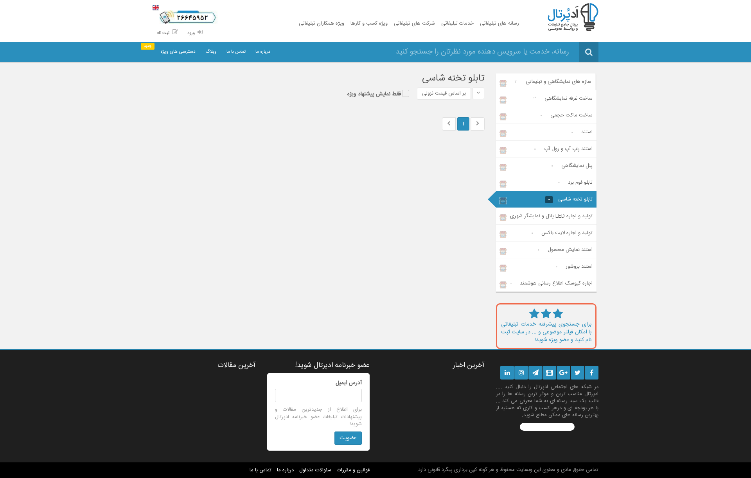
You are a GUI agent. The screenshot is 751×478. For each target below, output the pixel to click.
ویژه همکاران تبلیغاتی (321, 23)
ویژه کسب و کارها (369, 23)
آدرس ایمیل (349, 383)
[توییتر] (577, 373)
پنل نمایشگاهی (572, 165)
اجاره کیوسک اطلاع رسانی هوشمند (551, 283)
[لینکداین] (507, 373)
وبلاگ (211, 51)
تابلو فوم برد (575, 182)
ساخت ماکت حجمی (566, 115)
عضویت (348, 438)
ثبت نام (162, 33)
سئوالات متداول (315, 470)
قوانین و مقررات (353, 470)
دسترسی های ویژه (178, 51)
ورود (191, 33)
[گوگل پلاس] (563, 373)
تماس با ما (236, 51)
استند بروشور (574, 266)
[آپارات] (549, 373)
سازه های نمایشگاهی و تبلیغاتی (553, 81)
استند (582, 132)
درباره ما (262, 51)
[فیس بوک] (591, 373)
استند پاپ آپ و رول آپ (563, 149)
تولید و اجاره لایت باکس (562, 233)
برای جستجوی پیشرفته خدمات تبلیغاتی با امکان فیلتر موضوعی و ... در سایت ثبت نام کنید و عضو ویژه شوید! (546, 332)
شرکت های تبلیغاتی (414, 23)
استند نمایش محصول (565, 249)
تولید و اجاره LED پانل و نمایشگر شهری (551, 218)
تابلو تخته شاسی (570, 199)
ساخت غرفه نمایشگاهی (563, 98)
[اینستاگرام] (521, 373)
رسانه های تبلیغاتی (499, 23)
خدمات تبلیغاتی (457, 23)
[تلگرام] (535, 373)
